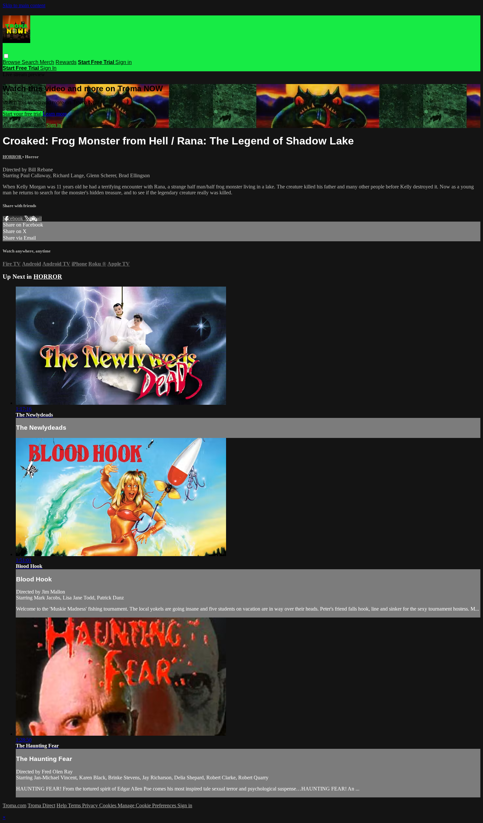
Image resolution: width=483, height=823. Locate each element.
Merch (47, 62)
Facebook (13, 218)
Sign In (48, 68)
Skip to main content (24, 5)
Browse (12, 62)
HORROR (12, 156)
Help (62, 805)
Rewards (66, 62)
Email (36, 218)
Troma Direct (41, 805)
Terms (75, 805)
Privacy (90, 805)
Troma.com (14, 805)
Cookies (108, 805)
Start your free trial (23, 114)
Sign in (123, 62)
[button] (6, 56)
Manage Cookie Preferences (147, 805)
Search (31, 62)
